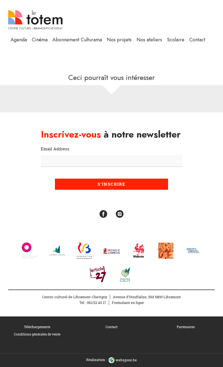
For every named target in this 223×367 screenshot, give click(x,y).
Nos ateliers (149, 39)
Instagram (119, 214)
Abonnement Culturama (77, 39)
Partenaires (186, 327)
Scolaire (175, 39)
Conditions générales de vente (37, 334)
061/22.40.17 (96, 302)
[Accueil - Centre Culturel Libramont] (36, 19)
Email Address (55, 148)
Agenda (19, 39)
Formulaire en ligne (128, 302)
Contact (197, 39)
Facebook (103, 214)
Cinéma (40, 39)
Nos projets (119, 39)
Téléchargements (37, 327)
